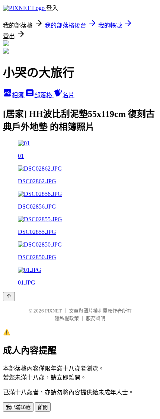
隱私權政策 (67, 318)
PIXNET (53, 311)
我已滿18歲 (18, 407)
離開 (43, 407)
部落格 (44, 95)
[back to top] (9, 296)
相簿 (18, 95)
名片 (68, 95)
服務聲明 (95, 318)
